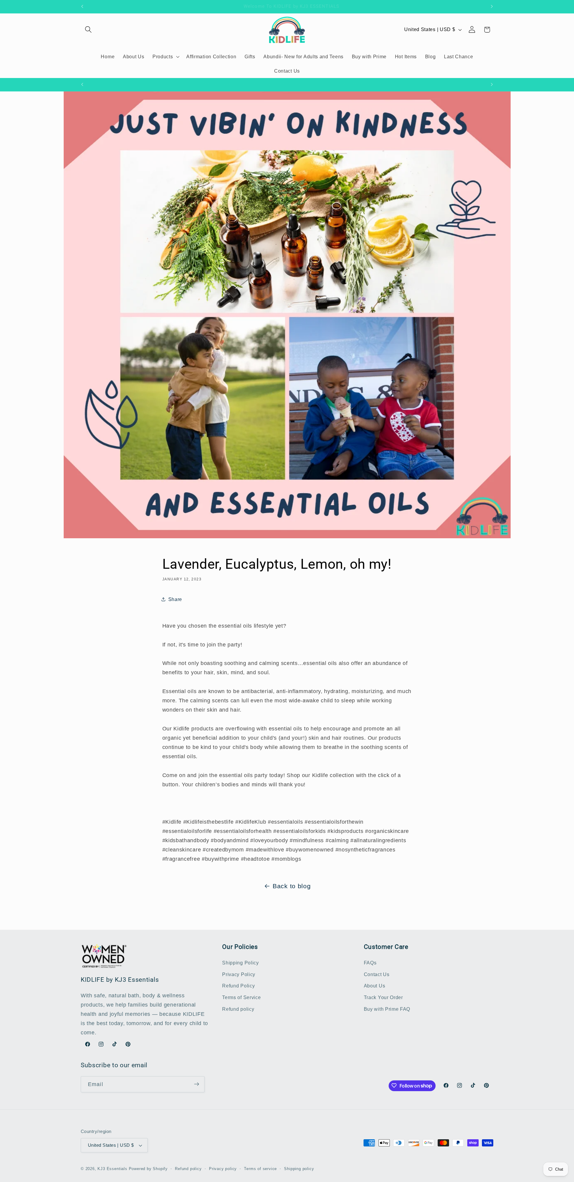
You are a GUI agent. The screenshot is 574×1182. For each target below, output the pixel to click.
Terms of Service (241, 997)
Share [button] (175, 599)
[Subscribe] (196, 1084)
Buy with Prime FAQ (387, 1009)
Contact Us (377, 974)
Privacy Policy (238, 974)
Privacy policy (223, 1169)
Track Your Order (383, 997)
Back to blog (292, 886)
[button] (88, 29)
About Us (374, 986)
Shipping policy (299, 1169)
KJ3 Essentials (112, 1169)
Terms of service (260, 1169)
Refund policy (238, 1009)
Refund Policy (238, 986)
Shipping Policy (240, 962)
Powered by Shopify (148, 1169)
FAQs (370, 962)
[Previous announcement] (82, 6)
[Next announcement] (491, 6)
